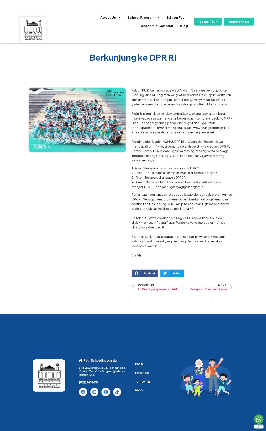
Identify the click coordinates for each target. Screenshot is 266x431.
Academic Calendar (157, 26)
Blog (184, 26)
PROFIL (139, 364)
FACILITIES (141, 373)
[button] (145, 273)
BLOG (138, 390)
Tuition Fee (175, 17)
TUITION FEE (142, 381)
